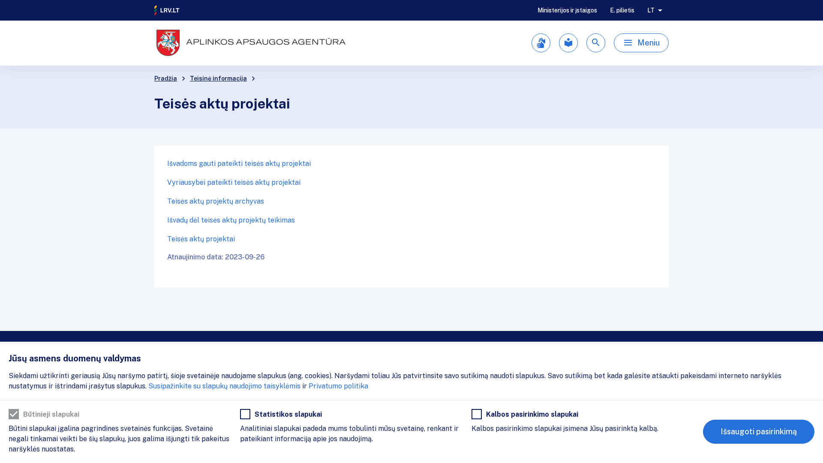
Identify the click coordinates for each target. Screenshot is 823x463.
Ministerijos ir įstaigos (567, 10)
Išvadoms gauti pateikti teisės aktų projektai (239, 163)
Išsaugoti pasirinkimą (759, 431)
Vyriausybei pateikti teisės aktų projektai (233, 182)
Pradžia (165, 78)
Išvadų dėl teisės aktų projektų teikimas (231, 220)
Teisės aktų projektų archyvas (215, 201)
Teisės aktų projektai (201, 239)
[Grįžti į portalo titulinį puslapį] (167, 10)
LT (651, 10)
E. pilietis (622, 10)
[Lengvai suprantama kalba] (568, 42)
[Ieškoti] (595, 42)
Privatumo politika (338, 386)
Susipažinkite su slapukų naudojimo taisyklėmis (224, 386)
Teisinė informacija (218, 78)
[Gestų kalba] (541, 42)
